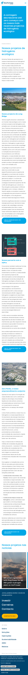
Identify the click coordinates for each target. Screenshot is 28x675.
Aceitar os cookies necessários (10, 669)
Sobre (4, 629)
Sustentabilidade (9, 639)
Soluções (5, 632)
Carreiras (7, 605)
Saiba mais (4, 672)
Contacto (8, 609)
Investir (6, 601)
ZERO (4, 643)
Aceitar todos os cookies (8, 666)
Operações (6, 636)
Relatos (5, 646)
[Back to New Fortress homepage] (7, 3)
